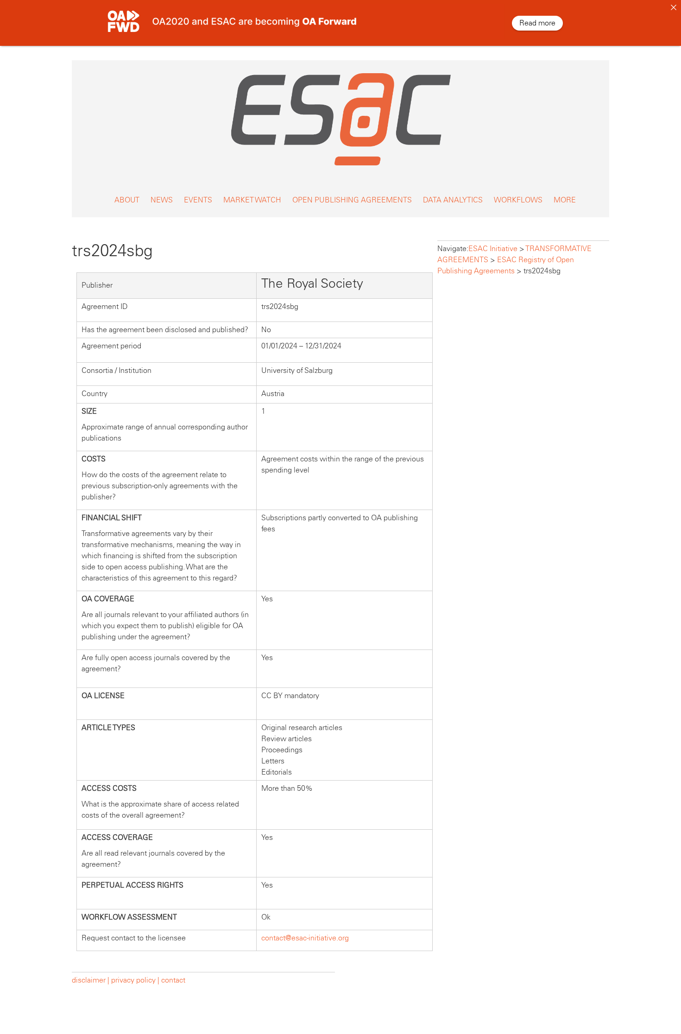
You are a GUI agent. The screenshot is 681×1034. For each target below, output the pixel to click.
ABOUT (126, 199)
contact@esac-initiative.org (305, 937)
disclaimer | (91, 980)
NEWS (162, 199)
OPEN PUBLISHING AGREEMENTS (352, 199)
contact (173, 980)
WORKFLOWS (518, 199)
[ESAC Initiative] (340, 168)
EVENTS (198, 199)
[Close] (673, 7)
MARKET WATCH (252, 199)
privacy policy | (135, 980)
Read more (537, 23)
